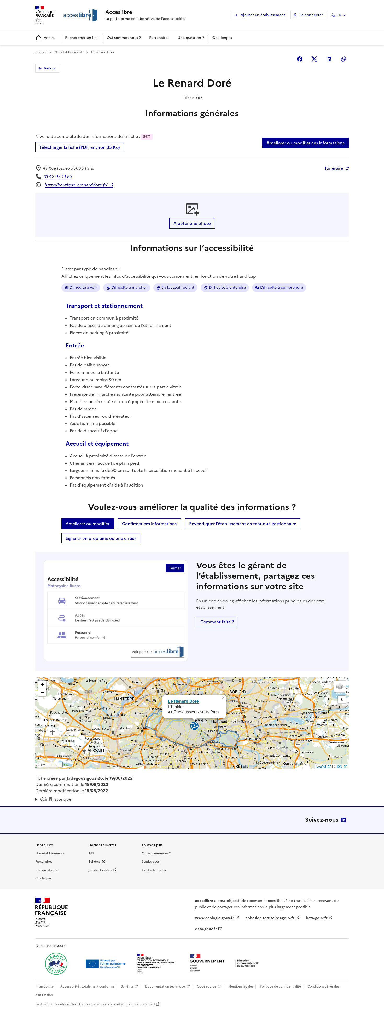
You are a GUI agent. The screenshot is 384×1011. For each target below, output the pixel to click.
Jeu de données (100, 870)
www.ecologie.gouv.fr (214, 918)
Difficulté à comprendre (281, 287)
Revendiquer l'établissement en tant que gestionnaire (242, 524)
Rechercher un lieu (81, 37)
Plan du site (45, 986)
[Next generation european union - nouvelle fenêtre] (106, 963)
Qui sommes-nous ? (124, 37)
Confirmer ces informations (149, 524)
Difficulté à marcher (129, 287)
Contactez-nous (154, 870)
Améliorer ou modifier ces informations (305, 143)
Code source (206, 986)
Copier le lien (343, 59)
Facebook (299, 59)
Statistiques (150, 861)
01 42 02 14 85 (58, 176)
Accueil (50, 37)
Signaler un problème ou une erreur (101, 538)
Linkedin (329, 59)
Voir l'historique (55, 799)
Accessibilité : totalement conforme (87, 986)
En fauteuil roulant (177, 287)
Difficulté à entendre (227, 287)
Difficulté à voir (83, 287)
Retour (50, 68)
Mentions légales (240, 986)
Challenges (222, 37)
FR (339, 15)
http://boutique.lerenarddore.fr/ (76, 185)
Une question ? (191, 37)
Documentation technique (165, 986)
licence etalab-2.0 (141, 1004)
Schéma (95, 861)
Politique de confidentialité (280, 986)
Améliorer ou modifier (87, 524)
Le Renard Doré (183, 701)
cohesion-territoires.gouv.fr (270, 918)
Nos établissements (68, 52)
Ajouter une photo (192, 223)
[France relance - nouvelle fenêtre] (56, 963)
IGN (339, 766)
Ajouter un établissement (263, 15)
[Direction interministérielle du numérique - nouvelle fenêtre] (226, 963)
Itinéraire (334, 168)
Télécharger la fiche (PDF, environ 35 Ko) (79, 147)
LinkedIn (343, 820)
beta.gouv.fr (317, 918)
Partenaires (159, 37)
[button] (223, 698)
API (91, 853)
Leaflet (321, 766)
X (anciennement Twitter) (314, 59)
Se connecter (311, 15)
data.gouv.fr (206, 929)
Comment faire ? (217, 622)
